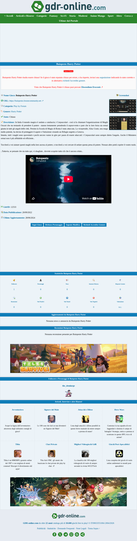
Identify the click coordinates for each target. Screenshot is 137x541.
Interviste (66, 402)
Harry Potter (16, 111)
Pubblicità (41, 528)
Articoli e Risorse (25, 15)
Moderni (82, 15)
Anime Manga (97, 15)
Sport (110, 15)
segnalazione (105, 77)
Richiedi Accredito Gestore (94, 225)
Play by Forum (20, 106)
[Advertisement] (68, 42)
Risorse (79, 402)
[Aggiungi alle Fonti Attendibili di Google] (77, 536)
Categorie (42, 15)
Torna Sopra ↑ (94, 528)
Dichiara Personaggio (53, 225)
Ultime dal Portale (68, 20)
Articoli (58, 402)
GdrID (6, 207)
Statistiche (51, 528)
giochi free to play (79, 523)
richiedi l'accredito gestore (74, 81)
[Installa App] (72, 536)
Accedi (8, 15)
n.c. (120, 307)
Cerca (129, 15)
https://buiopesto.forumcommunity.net (25, 101)
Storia (72, 15)
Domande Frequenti (66, 528)
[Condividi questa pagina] (82, 536)
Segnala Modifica (73, 225)
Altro (119, 15)
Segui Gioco (37, 225)
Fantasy (54, 15)
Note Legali (81, 528)
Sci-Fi (63, 15)
